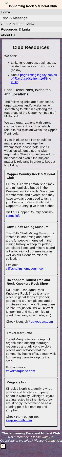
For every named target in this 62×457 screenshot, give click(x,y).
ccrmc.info (13, 215)
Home (5, 12)
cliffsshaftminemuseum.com (25, 268)
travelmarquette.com (20, 371)
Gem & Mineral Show (17, 24)
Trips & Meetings (14, 18)
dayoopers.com (42, 321)
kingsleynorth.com (19, 420)
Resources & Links (16, 29)
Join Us (47, 437)
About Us (8, 35)
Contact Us (53, 440)
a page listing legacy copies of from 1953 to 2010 (34, 78)
